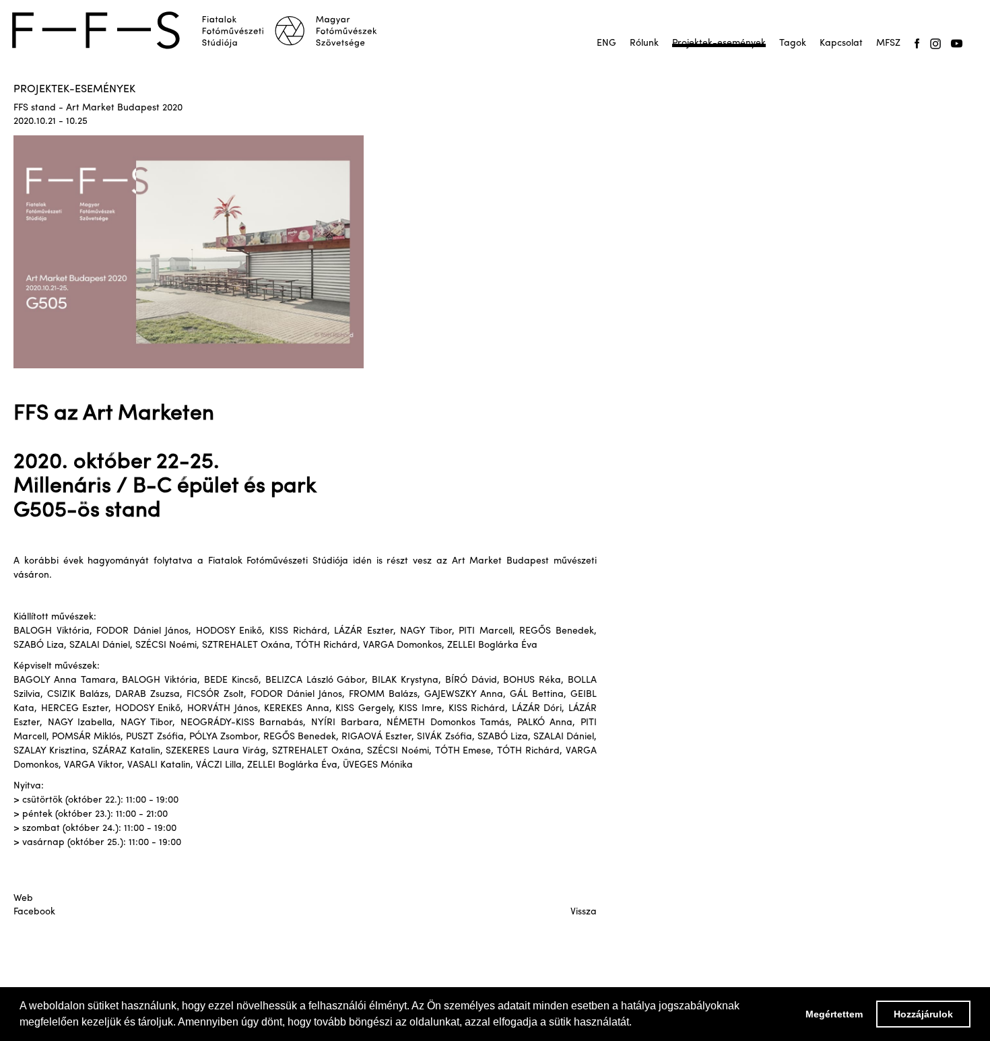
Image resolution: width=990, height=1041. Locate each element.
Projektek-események (719, 43)
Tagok (792, 43)
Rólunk (644, 43)
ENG (606, 43)
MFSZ (888, 43)
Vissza (583, 912)
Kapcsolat (841, 43)
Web (23, 899)
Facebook (34, 912)
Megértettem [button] (834, 1014)
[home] (203, 30)
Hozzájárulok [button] (923, 1014)
